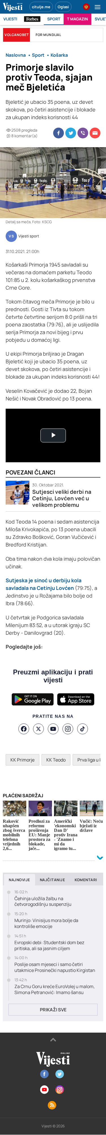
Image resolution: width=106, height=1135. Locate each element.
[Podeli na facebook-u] (58, 133)
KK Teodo (56, 760)
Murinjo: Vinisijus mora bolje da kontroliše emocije (46, 923)
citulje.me (41, 6)
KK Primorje (22, 760)
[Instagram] (67, 728)
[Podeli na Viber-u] (82, 133)
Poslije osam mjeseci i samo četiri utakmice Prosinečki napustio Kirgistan (54, 967)
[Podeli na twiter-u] (70, 133)
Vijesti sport (28, 236)
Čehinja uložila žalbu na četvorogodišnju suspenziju (43, 902)
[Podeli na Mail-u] (95, 133)
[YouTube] (53, 728)
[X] (38, 728)
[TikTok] (82, 728)
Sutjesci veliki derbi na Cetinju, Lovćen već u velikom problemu (61, 498)
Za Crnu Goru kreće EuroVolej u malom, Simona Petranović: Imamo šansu (54, 989)
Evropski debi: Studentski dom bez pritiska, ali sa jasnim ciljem (49, 946)
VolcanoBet (17, 34)
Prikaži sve (53, 1010)
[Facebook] (23, 728)
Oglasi (63, 6)
